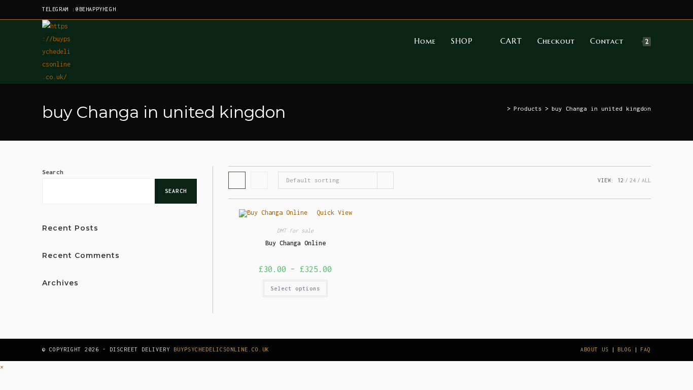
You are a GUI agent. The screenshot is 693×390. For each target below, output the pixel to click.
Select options (295, 288)
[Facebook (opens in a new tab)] (601, 10)
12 (620, 180)
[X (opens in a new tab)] (590, 10)
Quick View (332, 212)
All (646, 180)
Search (52, 172)
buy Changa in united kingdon (601, 108)
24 (633, 180)
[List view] (259, 180)
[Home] (501, 108)
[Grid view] (237, 180)
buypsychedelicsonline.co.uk (221, 349)
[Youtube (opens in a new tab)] (646, 10)
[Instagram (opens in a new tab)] (613, 10)
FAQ (645, 349)
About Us (594, 349)
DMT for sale (295, 231)
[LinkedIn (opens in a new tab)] (625, 10)
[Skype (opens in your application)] (636, 10)
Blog (624, 349)
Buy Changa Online (295, 243)
